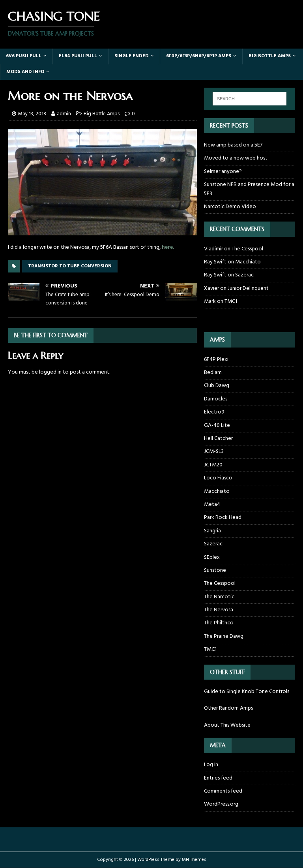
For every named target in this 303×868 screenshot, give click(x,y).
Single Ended (131, 56)
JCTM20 (213, 465)
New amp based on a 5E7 (233, 145)
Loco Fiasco (218, 478)
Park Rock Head (222, 517)
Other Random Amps (228, 708)
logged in (50, 372)
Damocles (215, 399)
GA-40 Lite (217, 425)
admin (64, 114)
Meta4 (212, 504)
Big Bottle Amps (270, 56)
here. (168, 247)
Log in (211, 765)
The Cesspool (247, 249)
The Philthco (219, 623)
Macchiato (248, 262)
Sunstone (215, 570)
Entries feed (218, 778)
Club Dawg (216, 385)
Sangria (212, 530)
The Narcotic (219, 596)
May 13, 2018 (32, 114)
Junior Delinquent (248, 288)
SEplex (212, 557)
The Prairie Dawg (223, 636)
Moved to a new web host (235, 158)
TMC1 (230, 301)
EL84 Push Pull (78, 56)
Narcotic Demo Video (230, 206)
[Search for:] (249, 98)
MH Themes (194, 860)
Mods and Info (25, 72)
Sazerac (244, 275)
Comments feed (223, 791)
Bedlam (213, 372)
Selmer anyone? (223, 171)
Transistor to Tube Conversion (70, 266)
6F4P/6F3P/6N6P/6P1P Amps (198, 56)
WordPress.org (221, 804)
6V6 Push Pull (23, 56)
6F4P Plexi (216, 359)
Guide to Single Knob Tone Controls (246, 691)
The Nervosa (218, 609)
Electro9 (214, 412)
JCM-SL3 (214, 451)
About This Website (227, 725)
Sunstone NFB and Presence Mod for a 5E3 (249, 189)
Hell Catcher (218, 438)
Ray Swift (215, 262)
